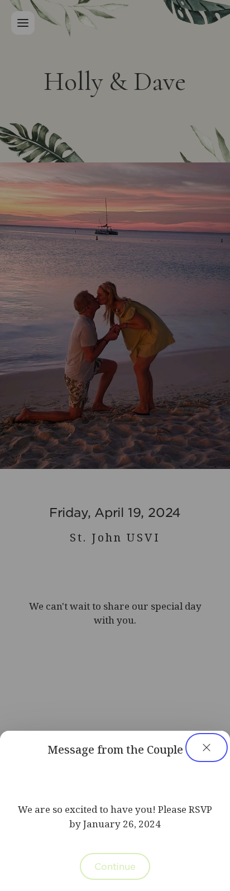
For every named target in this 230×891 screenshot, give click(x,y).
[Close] (206, 747)
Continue (115, 865)
